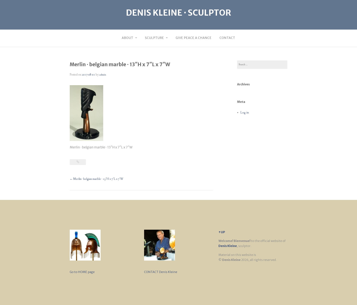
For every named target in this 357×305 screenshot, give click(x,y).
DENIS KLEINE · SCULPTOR (178, 13)
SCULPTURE (154, 38)
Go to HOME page (82, 272)
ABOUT (127, 38)
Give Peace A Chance (193, 38)
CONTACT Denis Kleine (160, 272)
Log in (244, 112)
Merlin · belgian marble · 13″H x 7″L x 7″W (96, 179)
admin (102, 75)
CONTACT (227, 38)
